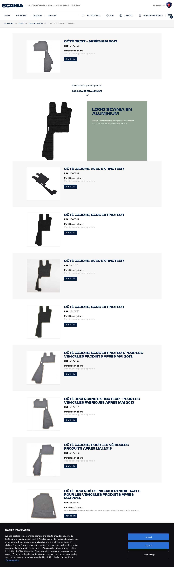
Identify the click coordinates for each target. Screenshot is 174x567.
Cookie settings (149, 555)
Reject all (148, 546)
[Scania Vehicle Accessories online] (12, 5)
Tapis (21, 24)
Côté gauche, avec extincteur (94, 169)
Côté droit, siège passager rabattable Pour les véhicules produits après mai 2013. (102, 494)
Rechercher (93, 16)
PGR (111, 16)
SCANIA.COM (159, 6)
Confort (37, 16)
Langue (128, 16)
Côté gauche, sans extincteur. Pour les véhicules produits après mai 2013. (103, 354)
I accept (148, 537)
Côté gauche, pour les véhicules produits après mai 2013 (96, 446)
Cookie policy (12, 560)
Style (7, 16)
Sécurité (52, 16)
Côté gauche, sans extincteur (94, 215)
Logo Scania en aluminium (112, 111)
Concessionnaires (153, 16)
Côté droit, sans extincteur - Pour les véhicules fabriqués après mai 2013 (102, 400)
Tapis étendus (35, 24)
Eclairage (21, 16)
